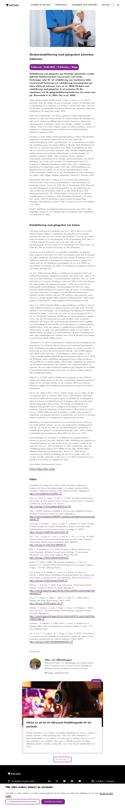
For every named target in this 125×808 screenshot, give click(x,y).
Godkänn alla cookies (53, 802)
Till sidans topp (61, 759)
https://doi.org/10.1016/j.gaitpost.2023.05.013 (49, 506)
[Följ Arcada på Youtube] (79, 781)
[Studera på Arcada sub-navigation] (51, 5)
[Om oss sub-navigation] (111, 5)
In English (99, 781)
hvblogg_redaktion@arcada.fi (58, 673)
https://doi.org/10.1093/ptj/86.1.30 (45, 603)
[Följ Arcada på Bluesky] (64, 781)
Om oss (106, 4)
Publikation (63, 67)
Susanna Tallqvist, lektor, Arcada (42, 469)
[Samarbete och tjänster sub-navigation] (98, 5)
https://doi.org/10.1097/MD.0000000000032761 (50, 641)
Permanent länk (34, 652)
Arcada (12, 5)
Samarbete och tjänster (84, 4)
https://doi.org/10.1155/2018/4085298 (47, 545)
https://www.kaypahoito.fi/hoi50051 (44, 493)
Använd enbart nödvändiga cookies (23, 802)
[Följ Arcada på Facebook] (72, 781)
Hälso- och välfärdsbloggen (58, 660)
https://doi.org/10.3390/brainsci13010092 (47, 580)
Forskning (61, 4)
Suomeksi (110, 781)
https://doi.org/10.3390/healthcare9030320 (48, 557)
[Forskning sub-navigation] (68, 5)
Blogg (74, 67)
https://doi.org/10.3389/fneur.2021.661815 (48, 532)
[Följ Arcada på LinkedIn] (49, 781)
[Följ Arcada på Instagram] (57, 781)
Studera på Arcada (40, 4)
